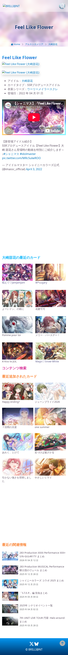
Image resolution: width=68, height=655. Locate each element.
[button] (20, 64)
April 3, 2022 (34, 169)
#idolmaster (28, 154)
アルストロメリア (34, 44)
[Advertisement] (34, 213)
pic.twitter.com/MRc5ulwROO (21, 158)
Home (16, 44)
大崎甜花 (52, 44)
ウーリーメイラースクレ (42, 89)
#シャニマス (11, 154)
